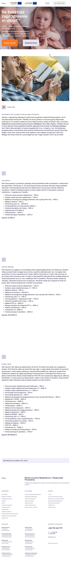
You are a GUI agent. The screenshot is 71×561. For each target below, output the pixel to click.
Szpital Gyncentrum (6, 553)
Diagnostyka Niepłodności (31, 496)
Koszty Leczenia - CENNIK (31, 507)
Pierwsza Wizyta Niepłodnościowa (33, 494)
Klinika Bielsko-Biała (6, 534)
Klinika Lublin (5, 540)
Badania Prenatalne (29, 501)
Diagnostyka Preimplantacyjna (55, 501)
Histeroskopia (10, 406)
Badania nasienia (11, 412)
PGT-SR (37, 376)
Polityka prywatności (6, 511)
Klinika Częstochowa (30, 534)
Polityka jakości (5, 509)
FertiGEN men (51, 505)
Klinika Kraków (28, 527)
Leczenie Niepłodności (30, 498)
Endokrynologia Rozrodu (54, 503)
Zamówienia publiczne (7, 505)
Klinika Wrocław (29, 546)
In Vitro (49, 494)
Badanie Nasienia (29, 503)
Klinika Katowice (6, 527)
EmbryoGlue (25, 429)
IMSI (29, 299)
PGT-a (36, 278)
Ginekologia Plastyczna (30, 505)
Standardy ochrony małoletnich (9, 515)
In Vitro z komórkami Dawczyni (55, 496)
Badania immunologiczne (14, 408)
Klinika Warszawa (6, 546)
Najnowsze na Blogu (6, 496)
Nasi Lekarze (5, 494)
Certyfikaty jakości (6, 507)
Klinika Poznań (28, 540)
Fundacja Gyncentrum (7, 498)
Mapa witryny (5, 518)
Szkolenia (4, 501)
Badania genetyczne (12, 410)
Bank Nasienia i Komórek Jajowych (56, 498)
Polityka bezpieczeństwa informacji (10, 513)
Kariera (3, 503)
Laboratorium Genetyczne (31, 553)
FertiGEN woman (52, 507)
